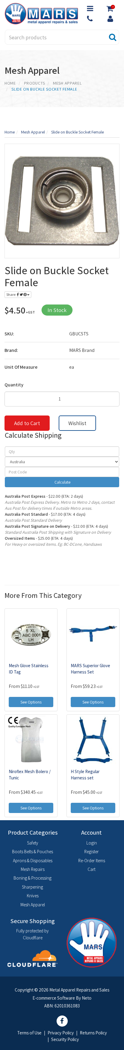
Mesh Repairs (33, 869)
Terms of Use (29, 1033)
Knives (33, 895)
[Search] (112, 37)
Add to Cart (27, 423)
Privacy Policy (61, 1033)
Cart (91, 869)
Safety (32, 843)
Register (91, 851)
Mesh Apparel (32, 905)
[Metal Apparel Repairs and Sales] (41, 13)
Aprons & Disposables (32, 860)
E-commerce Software (54, 998)
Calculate (62, 482)
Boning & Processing (32, 878)
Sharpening (32, 887)
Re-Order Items (91, 860)
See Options (31, 702)
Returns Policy (93, 1033)
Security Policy (65, 1039)
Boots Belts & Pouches (32, 851)
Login (91, 843)
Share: (11, 294)
